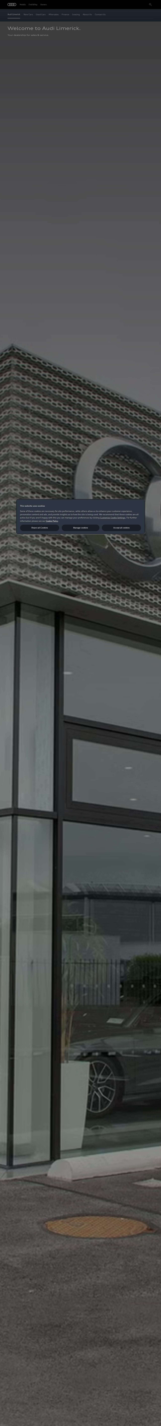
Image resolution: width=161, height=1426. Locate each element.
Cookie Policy (52, 521)
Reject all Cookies (39, 528)
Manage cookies (80, 528)
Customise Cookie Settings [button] (112, 517)
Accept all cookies (121, 528)
